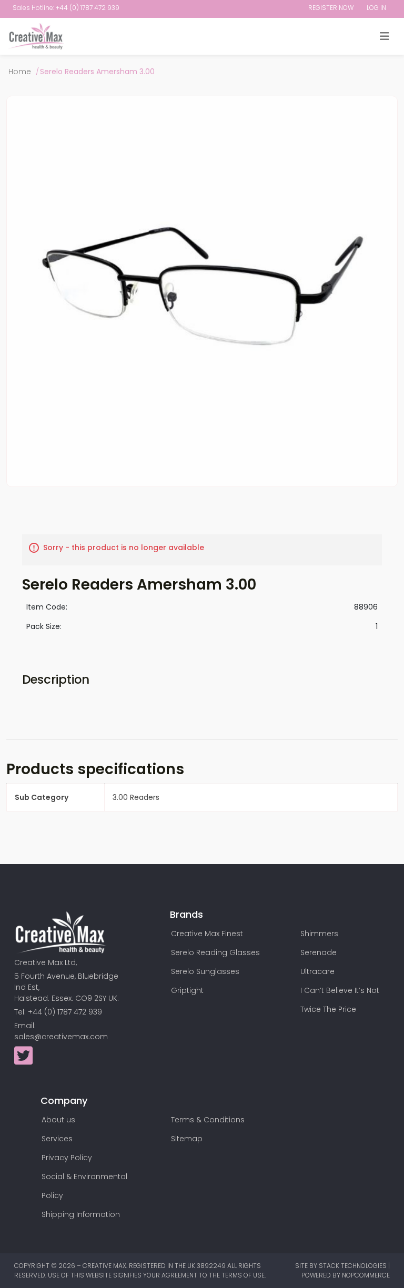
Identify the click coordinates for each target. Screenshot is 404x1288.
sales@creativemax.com (61, 1036)
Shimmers (319, 933)
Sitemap (187, 1138)
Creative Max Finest (207, 933)
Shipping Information (81, 1214)
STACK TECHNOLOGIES (353, 1265)
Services (57, 1138)
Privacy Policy (67, 1157)
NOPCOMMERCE (366, 1275)
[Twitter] (23, 1061)
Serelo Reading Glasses (215, 952)
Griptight (187, 990)
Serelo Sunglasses (205, 971)
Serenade (318, 952)
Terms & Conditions (208, 1119)
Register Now (331, 7)
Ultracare (317, 971)
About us (58, 1119)
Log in (376, 7)
